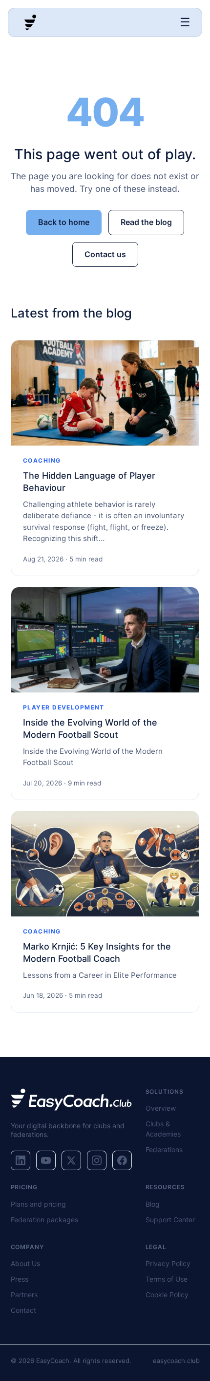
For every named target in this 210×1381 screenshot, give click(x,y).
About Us (25, 1263)
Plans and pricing (38, 1204)
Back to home (63, 222)
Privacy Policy (168, 1263)
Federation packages (44, 1219)
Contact (23, 1310)
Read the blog (146, 222)
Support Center (170, 1219)
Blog (153, 1204)
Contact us (105, 254)
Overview (161, 1108)
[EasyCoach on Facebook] (122, 1160)
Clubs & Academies (163, 1129)
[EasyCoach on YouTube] (46, 1160)
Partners (24, 1294)
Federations (164, 1149)
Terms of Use (167, 1279)
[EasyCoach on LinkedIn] (20, 1160)
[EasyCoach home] (30, 22)
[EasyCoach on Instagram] (96, 1160)
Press (19, 1279)
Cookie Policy (167, 1294)
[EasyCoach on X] (71, 1160)
